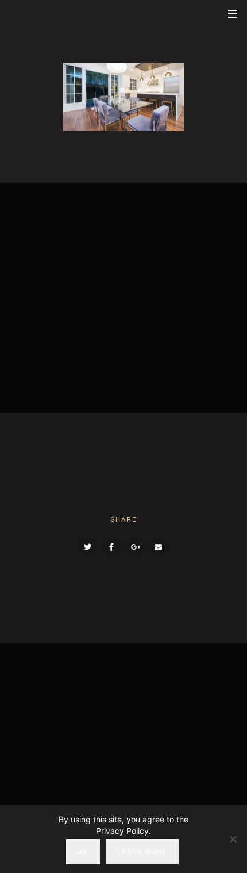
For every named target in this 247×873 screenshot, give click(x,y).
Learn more (142, 852)
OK (83, 852)
